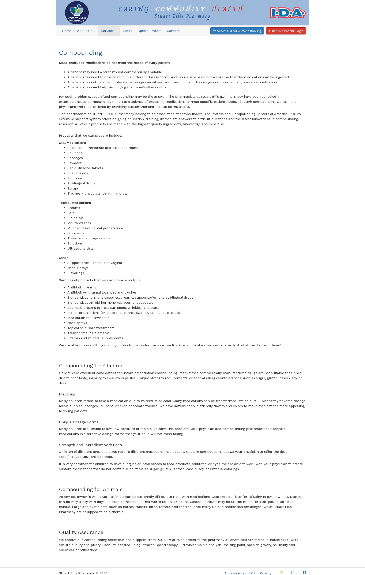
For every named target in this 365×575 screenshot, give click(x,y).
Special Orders (149, 31)
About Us (85, 31)
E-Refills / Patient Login (286, 31)
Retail (127, 31)
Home (67, 31)
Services (108, 31)
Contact (173, 31)
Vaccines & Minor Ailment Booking (237, 31)
